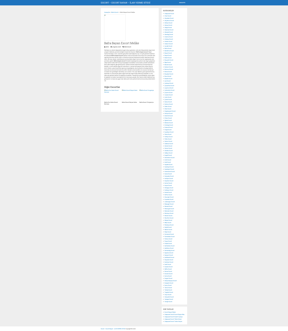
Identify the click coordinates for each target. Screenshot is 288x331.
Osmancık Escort (169, 234)
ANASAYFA (182, 2)
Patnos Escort (168, 239)
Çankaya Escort (168, 83)
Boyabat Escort (168, 74)
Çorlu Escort (167, 97)
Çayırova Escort (168, 88)
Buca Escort (167, 76)
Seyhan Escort (168, 266)
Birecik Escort (168, 64)
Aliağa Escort (168, 27)
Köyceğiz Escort (169, 197)
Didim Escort (168, 106)
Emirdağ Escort (168, 125)
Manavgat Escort (169, 208)
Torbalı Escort (168, 290)
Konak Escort (168, 192)
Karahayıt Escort (169, 167)
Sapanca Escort (168, 253)
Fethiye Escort (168, 136)
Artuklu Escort (168, 41)
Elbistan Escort (168, 122)
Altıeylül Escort (168, 32)
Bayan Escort (168, 53)
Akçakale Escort (169, 18)
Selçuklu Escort (168, 259)
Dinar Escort (167, 109)
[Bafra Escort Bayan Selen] (130, 95)
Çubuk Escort (168, 99)
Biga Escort (167, 62)
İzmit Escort (167, 160)
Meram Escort (168, 215)
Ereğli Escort (168, 129)
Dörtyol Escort (168, 113)
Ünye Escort (167, 294)
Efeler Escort (168, 118)
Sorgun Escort (168, 278)
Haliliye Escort (168, 153)
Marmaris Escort (168, 211)
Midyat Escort (168, 220)
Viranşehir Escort (169, 297)
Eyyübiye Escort (169, 132)
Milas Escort (167, 222)
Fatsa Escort (167, 134)
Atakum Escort (168, 44)
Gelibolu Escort (168, 143)
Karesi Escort (168, 174)
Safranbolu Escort (169, 246)
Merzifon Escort (168, 218)
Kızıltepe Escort (168, 190)
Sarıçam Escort (168, 255)
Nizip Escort (167, 232)
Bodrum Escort (168, 67)
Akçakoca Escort (169, 20)
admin (107, 47)
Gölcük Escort (168, 146)
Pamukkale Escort (169, 236)
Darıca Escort (168, 102)
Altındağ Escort (168, 34)
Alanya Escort (168, 25)
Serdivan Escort (168, 262)
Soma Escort (168, 276)
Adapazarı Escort (169, 13)
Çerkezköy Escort (169, 90)
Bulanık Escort (168, 78)
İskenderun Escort (169, 157)
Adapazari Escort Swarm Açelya (173, 317)
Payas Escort (168, 241)
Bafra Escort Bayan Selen (129, 102)
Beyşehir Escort (168, 60)
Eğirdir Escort (168, 120)
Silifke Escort (168, 269)
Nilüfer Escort (168, 229)
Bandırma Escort (169, 50)
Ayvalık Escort (168, 46)
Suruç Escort (168, 285)
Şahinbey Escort (169, 248)
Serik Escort (167, 264)
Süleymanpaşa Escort (170, 280)
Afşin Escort (167, 16)
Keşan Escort (168, 185)
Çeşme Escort (168, 92)
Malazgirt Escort (169, 204)
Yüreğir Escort (168, 301)
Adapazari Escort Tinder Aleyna (173, 321)
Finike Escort (168, 139)
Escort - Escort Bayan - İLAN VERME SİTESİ (113, 329)
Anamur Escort (168, 37)
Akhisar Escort (168, 23)
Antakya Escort (168, 39)
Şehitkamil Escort (169, 257)
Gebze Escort (168, 141)
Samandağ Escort (169, 250)
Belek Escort (168, 57)
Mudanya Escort (169, 225)
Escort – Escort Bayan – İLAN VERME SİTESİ (125, 3)
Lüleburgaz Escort (169, 201)
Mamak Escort (168, 206)
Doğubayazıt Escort (170, 111)
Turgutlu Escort (168, 292)
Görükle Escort (168, 150)
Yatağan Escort (168, 299)
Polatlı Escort (168, 243)
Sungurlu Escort (168, 283)
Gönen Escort (168, 148)
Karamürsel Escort (169, 171)
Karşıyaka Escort (169, 176)
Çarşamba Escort (169, 85)
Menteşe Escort (168, 213)
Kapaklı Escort (168, 164)
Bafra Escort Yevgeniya (146, 102)
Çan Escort (167, 81)
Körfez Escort (168, 194)
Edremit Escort (168, 116)
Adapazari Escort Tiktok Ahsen (173, 319)
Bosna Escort (168, 71)
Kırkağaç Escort (168, 188)
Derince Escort (168, 104)
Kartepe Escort (168, 178)
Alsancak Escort (168, 30)
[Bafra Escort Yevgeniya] (147, 95)
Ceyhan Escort (168, 95)
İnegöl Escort (168, 155)
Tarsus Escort (168, 287)
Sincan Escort (168, 271)
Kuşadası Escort (168, 199)
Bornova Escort (168, 69)
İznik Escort (167, 162)
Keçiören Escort (168, 181)
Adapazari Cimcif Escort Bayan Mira (174, 314)
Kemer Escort (168, 183)
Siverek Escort (168, 273)
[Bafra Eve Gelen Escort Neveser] (112, 95)
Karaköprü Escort (169, 169)
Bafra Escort (127, 47)
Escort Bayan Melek (170, 312)
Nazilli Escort (168, 227)
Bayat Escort (168, 55)
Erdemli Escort (168, 127)
